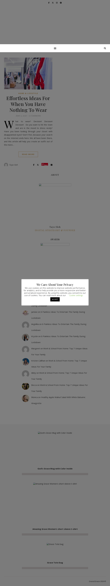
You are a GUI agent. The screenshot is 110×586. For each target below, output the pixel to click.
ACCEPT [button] (55, 299)
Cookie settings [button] (76, 295)
